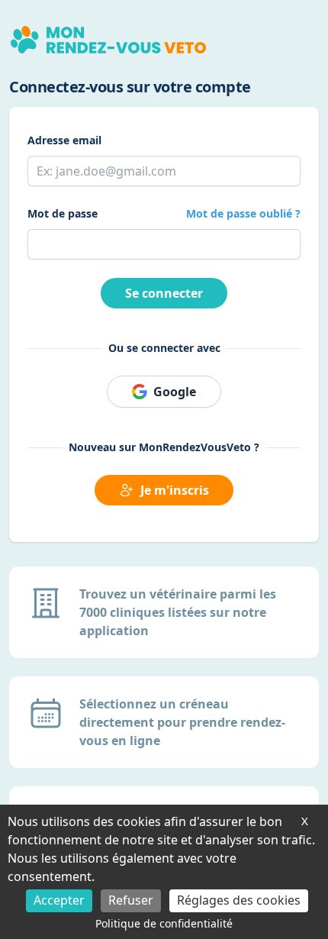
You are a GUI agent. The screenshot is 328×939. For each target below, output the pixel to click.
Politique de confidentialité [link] (164, 923)
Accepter (59, 900)
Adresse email (64, 140)
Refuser (130, 900)
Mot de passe (62, 213)
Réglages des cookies (239, 900)
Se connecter (164, 293)
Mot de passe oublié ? (243, 213)
